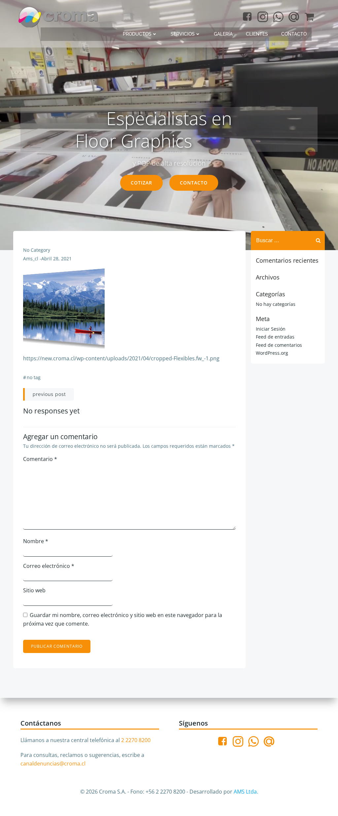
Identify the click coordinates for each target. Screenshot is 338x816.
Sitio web (34, 590)
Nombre (35, 541)
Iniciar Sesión (271, 329)
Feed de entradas (275, 337)
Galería (223, 34)
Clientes (257, 34)
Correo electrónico (48, 566)
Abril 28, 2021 (56, 258)
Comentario (40, 459)
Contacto (294, 34)
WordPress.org (272, 353)
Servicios (183, 34)
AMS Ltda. (246, 791)
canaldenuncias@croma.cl (52, 763)
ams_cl (30, 258)
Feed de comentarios (279, 345)
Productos (137, 34)
